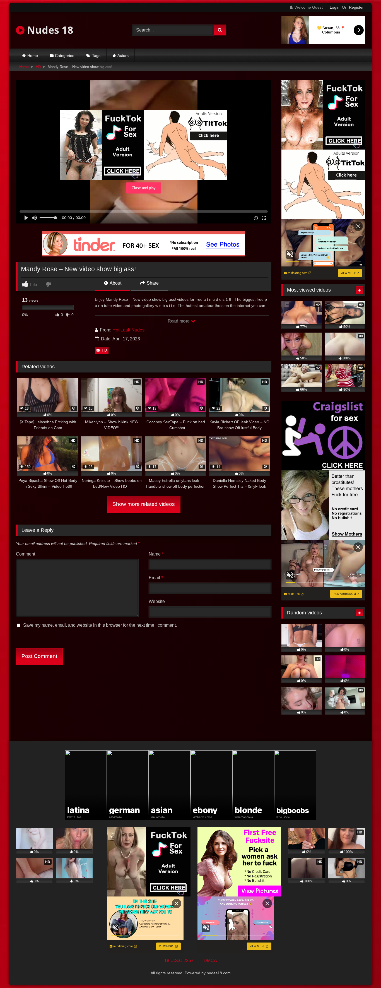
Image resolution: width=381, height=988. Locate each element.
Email (156, 577)
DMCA (210, 960)
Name (156, 554)
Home (32, 55)
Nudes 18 (49, 30)
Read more (179, 321)
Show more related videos (143, 504)
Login (334, 7)
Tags (96, 55)
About (115, 283)
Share (152, 283)
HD (38, 67)
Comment (25, 554)
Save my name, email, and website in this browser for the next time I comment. (100, 625)
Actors (123, 55)
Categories (64, 55)
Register (356, 7)
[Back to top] (364, 971)
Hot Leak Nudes (128, 330)
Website (157, 601)
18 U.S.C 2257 (179, 960)
